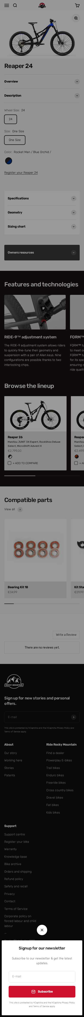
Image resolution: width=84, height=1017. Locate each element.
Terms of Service (41, 1006)
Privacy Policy (68, 1002)
